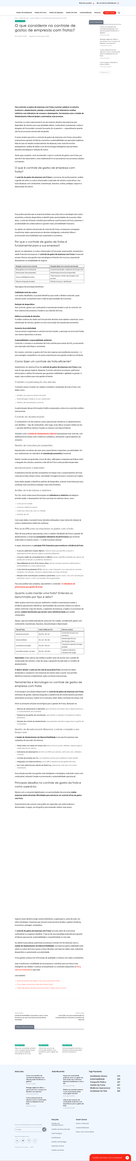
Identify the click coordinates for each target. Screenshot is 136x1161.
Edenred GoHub (57, 1146)
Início (16, 18)
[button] (118, 12)
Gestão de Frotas (24, 18)
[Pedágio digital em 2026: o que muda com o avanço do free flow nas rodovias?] (94, 42)
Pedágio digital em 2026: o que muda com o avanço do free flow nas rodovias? (110, 41)
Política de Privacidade (21, 1147)
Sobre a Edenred (82, 1123)
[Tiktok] (35, 1141)
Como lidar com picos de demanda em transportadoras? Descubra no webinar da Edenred (70, 1017)
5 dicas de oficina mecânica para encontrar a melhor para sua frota (41, 988)
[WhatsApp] (48, 46)
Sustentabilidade (82, 1127)
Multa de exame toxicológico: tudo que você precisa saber (38, 981)
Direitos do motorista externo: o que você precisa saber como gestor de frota (73, 1091)
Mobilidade (55, 1137)
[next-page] (19, 1058)
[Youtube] (23, 1141)
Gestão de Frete (57, 1150)
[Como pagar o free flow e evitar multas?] (94, 65)
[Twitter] (39, 46)
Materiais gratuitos (85, 3)
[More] (52, 46)
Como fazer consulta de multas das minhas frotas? (35, 984)
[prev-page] (16, 1058)
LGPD (31, 1147)
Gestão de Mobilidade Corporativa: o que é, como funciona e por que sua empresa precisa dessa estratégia (31, 1017)
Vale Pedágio (56, 1133)
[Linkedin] (17, 1141)
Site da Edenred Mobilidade (106, 3)
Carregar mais (104, 72)
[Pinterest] (43, 46)
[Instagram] (29, 1141)
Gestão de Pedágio (59, 1142)
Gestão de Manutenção (60, 1129)
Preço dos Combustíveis (85, 1132)
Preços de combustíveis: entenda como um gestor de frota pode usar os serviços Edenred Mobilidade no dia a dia (73, 1079)
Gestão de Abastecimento (57, 1124)
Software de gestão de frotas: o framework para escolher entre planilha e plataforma (72, 1050)
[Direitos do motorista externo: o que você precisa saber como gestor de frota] (57, 1092)
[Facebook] (34, 46)
